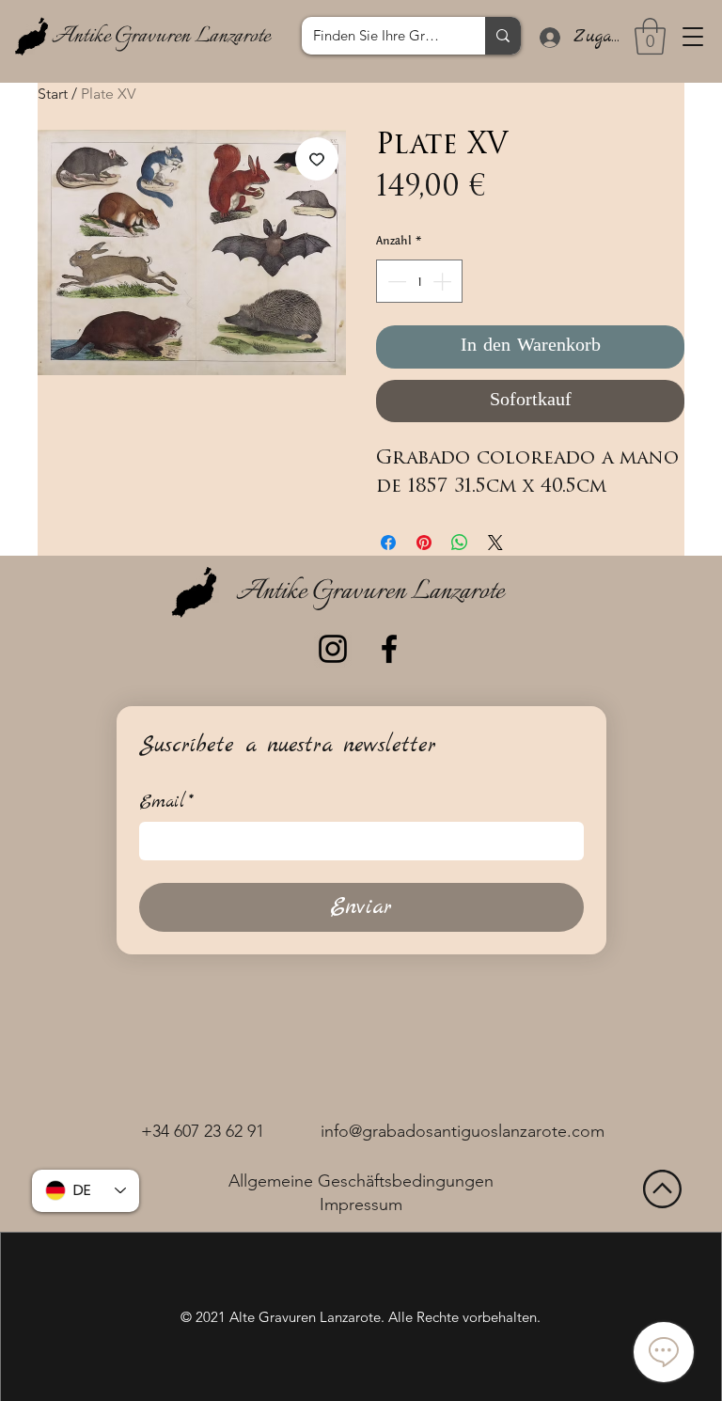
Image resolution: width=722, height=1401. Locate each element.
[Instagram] (333, 649)
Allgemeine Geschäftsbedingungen (361, 1181)
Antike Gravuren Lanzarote (161, 37)
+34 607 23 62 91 (202, 1131)
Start (53, 93)
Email (166, 802)
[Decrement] (395, 281)
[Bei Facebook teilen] (388, 542)
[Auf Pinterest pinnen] (424, 542)
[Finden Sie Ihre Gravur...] (503, 36)
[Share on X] (495, 542)
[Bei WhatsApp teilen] (459, 542)
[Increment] (444, 281)
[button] (693, 37)
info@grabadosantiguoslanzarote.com (462, 1131)
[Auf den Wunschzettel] (316, 159)
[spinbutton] (419, 281)
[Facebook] (389, 649)
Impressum (361, 1204)
